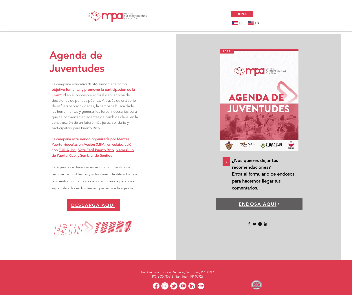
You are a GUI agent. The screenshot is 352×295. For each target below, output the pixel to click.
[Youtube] (182, 286)
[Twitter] (254, 224)
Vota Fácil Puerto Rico (96, 150)
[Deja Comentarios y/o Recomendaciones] (226, 161)
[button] (258, 14)
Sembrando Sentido (96, 155)
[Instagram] (260, 224)
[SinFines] (200, 286)
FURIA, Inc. (67, 150)
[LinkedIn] (265, 224)
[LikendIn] (191, 286)
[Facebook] (249, 224)
